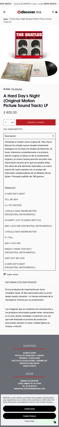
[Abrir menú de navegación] (4, 12)
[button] (29, 274)
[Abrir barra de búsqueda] (53, 12)
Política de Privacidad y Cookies (29, 355)
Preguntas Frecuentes (30, 363)
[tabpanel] (29, 308)
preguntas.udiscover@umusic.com (29, 389)
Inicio (5, 19)
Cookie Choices (29, 366)
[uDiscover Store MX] (29, 12)
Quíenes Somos (29, 353)
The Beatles (16, 89)
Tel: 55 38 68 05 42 (29, 386)
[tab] (21, 282)
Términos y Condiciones (29, 358)
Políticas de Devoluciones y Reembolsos (29, 361)
